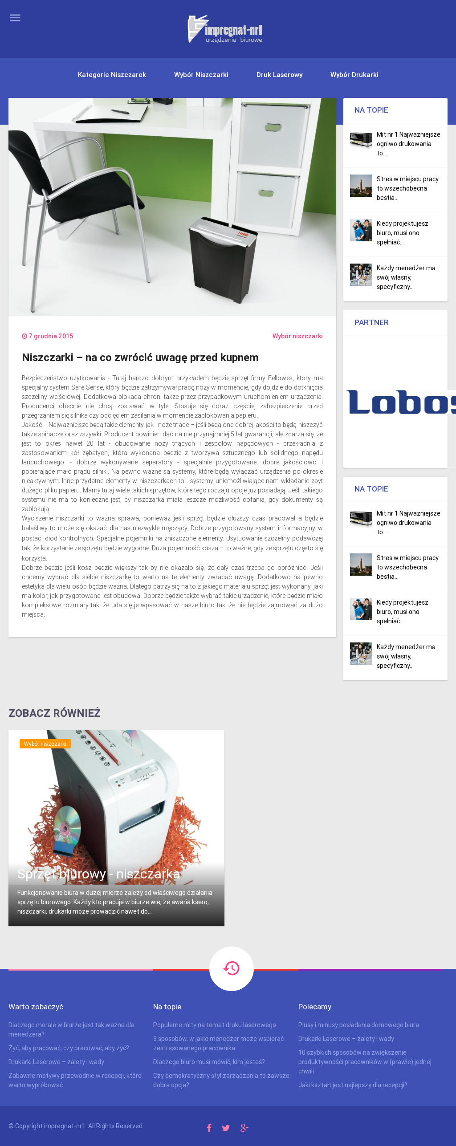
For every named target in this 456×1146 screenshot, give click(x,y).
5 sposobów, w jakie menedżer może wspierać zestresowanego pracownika (218, 1043)
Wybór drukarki (354, 74)
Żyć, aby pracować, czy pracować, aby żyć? (68, 1048)
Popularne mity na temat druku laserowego (214, 1025)
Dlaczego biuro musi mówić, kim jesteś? (209, 1062)
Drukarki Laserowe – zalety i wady (56, 1062)
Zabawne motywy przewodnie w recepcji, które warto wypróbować (75, 1080)
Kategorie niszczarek (112, 74)
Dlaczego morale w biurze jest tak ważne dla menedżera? (71, 1029)
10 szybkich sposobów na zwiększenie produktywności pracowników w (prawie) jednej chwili (365, 1061)
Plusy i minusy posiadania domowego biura (358, 1025)
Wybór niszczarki (201, 74)
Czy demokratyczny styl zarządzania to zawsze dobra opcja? (221, 1080)
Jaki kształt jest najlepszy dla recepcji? (352, 1085)
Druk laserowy (279, 74)
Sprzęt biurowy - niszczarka (98, 874)
